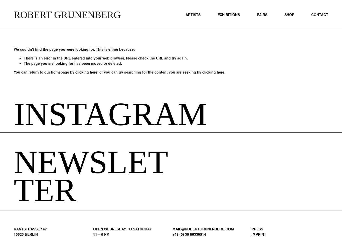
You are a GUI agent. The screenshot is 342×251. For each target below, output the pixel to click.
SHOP (289, 14)
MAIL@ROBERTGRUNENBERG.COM (203, 228)
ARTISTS (193, 14)
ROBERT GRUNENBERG (67, 15)
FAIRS (262, 14)
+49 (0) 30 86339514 (189, 234)
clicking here (86, 72)
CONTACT (319, 14)
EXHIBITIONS (229, 14)
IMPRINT (259, 234)
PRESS (257, 228)
